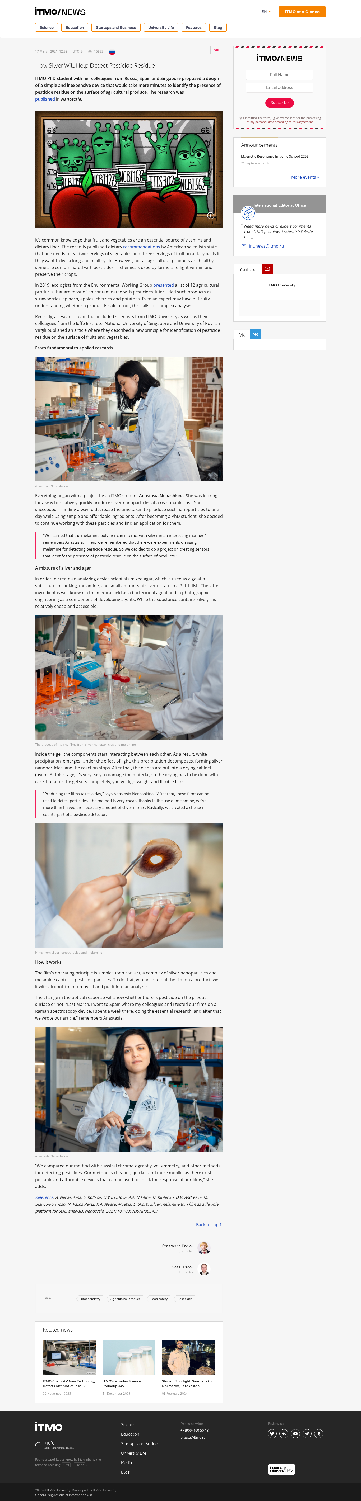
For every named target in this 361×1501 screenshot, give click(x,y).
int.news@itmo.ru (266, 246)
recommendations (141, 247)
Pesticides (185, 1298)
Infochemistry (90, 1298)
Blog (218, 27)
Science (47, 27)
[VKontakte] (216, 50)
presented (163, 285)
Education (75, 27)
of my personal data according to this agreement (280, 122)
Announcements (259, 145)
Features (194, 27)
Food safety (159, 1298)
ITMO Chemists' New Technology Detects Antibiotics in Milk (69, 1383)
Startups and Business (116, 27)
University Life (161, 27)
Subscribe (280, 102)
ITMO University (281, 285)
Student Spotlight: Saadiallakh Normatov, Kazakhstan (187, 1383)
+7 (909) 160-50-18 (195, 1430)
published (45, 99)
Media (126, 1462)
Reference (44, 1197)
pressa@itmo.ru (193, 1437)
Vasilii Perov (182, 1267)
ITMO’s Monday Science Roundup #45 (122, 1383)
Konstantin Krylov (177, 1246)
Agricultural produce (125, 1298)
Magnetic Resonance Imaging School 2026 (274, 156)
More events (303, 177)
